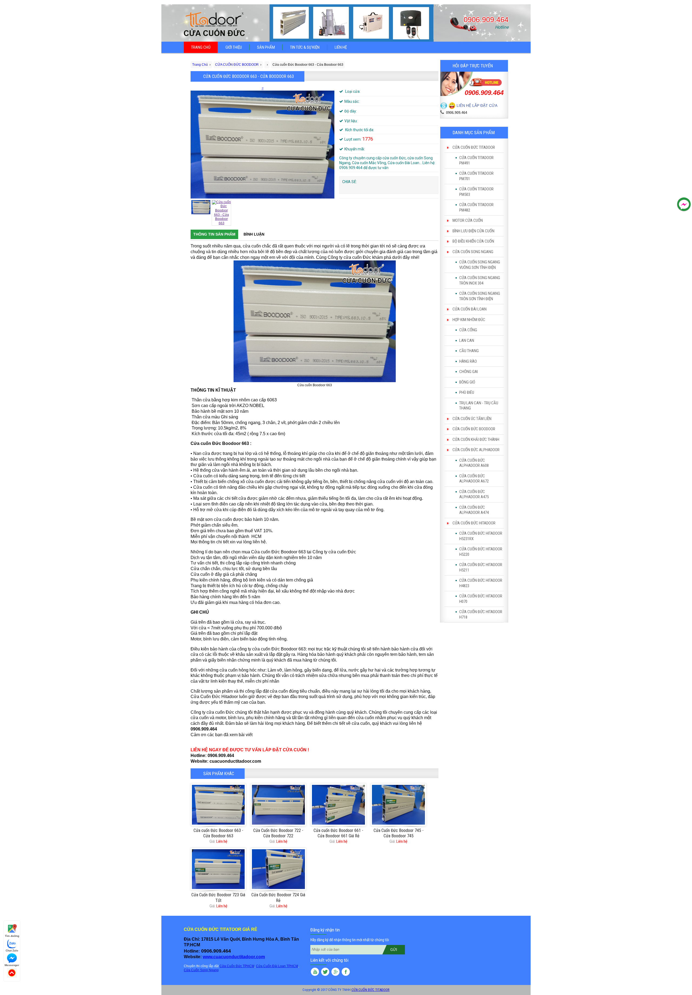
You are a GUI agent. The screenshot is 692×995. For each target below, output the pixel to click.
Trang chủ (200, 47)
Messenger (12, 965)
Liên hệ (341, 47)
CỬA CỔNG (468, 330)
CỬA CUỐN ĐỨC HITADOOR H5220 (480, 552)
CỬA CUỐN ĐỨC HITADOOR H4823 (480, 583)
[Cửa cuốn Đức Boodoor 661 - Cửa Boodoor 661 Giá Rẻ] (338, 805)
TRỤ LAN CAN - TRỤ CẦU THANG (478, 406)
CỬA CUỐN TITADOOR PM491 (476, 160)
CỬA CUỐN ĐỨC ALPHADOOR (476, 449)
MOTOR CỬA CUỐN (468, 220)
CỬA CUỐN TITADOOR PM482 (476, 207)
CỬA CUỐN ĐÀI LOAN (470, 309)
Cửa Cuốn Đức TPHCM (236, 966)
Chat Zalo (12, 950)
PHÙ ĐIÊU (466, 392)
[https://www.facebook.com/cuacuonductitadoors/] (346, 972)
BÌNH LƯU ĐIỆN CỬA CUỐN (473, 231)
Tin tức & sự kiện (305, 47)
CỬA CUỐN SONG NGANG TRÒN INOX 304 (479, 280)
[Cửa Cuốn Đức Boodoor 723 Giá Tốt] (218, 869)
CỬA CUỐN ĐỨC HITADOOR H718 (480, 614)
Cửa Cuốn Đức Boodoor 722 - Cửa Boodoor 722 (278, 833)
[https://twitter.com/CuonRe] (325, 972)
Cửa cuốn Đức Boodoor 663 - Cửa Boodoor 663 (218, 833)
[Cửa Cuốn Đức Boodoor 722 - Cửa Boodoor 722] (278, 805)
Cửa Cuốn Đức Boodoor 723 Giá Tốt (218, 897)
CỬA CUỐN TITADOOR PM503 (476, 192)
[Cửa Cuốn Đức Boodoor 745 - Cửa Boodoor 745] (398, 805)
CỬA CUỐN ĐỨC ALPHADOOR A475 (474, 494)
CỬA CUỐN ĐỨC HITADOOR (474, 523)
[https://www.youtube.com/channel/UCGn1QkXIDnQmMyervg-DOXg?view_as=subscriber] (315, 972)
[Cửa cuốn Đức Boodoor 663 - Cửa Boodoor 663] (218, 805)
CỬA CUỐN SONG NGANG (473, 251)
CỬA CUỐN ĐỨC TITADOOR (474, 147)
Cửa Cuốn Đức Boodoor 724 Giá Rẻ (278, 897)
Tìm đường (12, 935)
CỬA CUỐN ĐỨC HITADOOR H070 (480, 599)
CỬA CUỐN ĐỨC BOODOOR (474, 429)
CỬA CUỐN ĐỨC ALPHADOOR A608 (474, 463)
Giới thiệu (233, 47)
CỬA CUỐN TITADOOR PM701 (476, 176)
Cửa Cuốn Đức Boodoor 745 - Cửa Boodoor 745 (399, 833)
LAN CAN (466, 340)
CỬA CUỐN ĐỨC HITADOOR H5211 (480, 567)
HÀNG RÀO (468, 361)
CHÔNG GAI (468, 371)
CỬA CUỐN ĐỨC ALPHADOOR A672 (474, 479)
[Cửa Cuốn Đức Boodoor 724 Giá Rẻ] (278, 869)
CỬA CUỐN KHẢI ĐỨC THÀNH (476, 439)
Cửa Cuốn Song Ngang (201, 970)
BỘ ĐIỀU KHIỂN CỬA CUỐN (473, 241)
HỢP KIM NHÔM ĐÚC (469, 319)
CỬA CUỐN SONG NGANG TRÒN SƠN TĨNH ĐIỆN (479, 296)
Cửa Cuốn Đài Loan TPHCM (277, 966)
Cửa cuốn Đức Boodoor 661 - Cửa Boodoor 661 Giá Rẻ (338, 833)
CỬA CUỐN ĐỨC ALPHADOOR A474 (474, 510)
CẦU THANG (469, 350)
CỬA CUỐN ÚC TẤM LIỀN (472, 418)
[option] (262, 142)
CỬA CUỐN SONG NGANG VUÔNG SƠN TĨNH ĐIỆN (479, 265)
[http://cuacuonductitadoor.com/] (335, 972)
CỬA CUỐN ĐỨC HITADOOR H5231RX (480, 536)
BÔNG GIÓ (467, 382)
